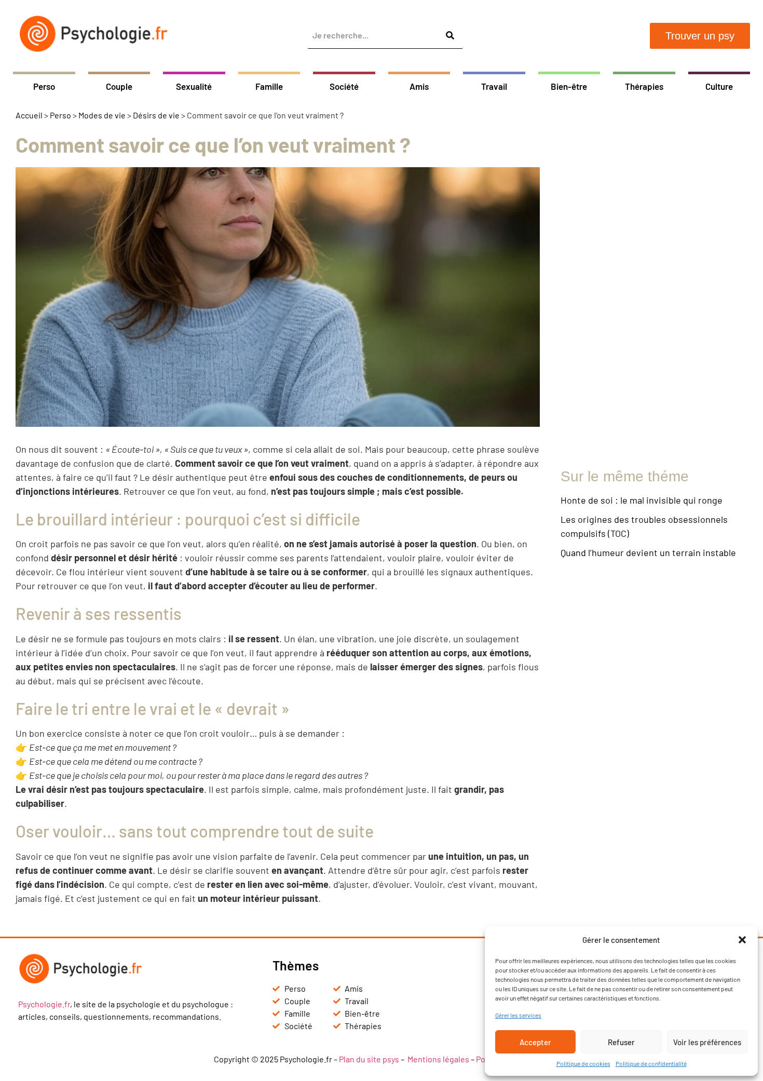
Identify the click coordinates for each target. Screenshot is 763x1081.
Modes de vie (102, 115)
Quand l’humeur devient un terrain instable (648, 552)
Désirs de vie (156, 115)
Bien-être (569, 86)
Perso (44, 86)
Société (344, 86)
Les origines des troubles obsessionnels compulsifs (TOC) (644, 526)
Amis (419, 86)
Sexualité (194, 86)
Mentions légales (438, 1059)
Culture (719, 86)
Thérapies (644, 86)
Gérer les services (518, 1015)
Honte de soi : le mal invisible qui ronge (642, 500)
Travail (494, 86)
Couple (119, 86)
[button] (742, 940)
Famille (269, 86)
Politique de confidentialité (651, 1063)
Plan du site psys (369, 1059)
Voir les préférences (707, 1042)
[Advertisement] (654, 287)
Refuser (621, 1042)
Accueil (29, 115)
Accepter (535, 1042)
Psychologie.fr (44, 1004)
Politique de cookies (583, 1063)
